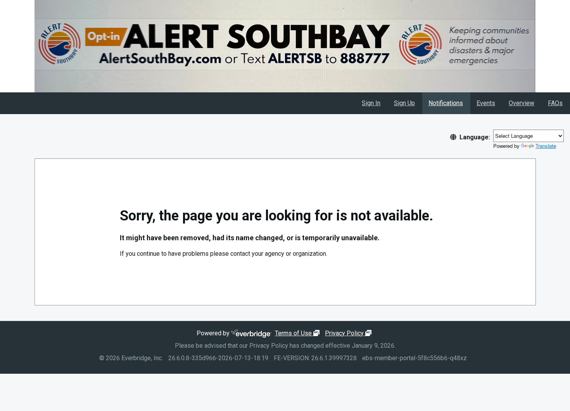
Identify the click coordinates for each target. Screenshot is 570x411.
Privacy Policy (349, 333)
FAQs (555, 103)
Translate (545, 145)
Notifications (445, 103)
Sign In (371, 103)
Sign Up (404, 103)
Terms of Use (298, 333)
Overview (521, 103)
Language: (474, 137)
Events (486, 103)
